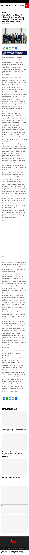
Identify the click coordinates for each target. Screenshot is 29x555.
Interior (4, 12)
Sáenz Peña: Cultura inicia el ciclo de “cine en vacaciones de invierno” (14, 430)
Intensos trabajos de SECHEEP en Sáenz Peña (13, 478)
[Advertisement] (14, 240)
